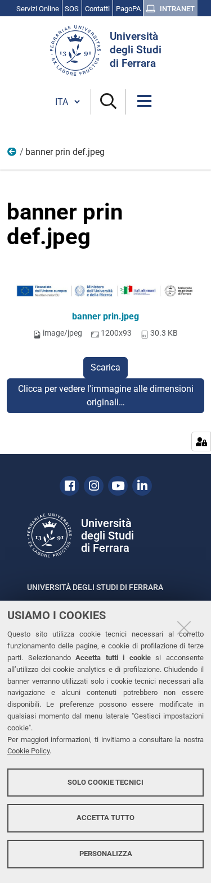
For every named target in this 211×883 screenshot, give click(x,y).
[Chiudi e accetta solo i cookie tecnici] (184, 628)
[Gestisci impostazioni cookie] (201, 441)
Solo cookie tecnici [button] (105, 782)
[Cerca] (108, 102)
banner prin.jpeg (105, 316)
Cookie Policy (28, 751)
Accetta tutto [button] (105, 817)
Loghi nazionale (12, 154)
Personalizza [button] (105, 853)
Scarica (105, 367)
